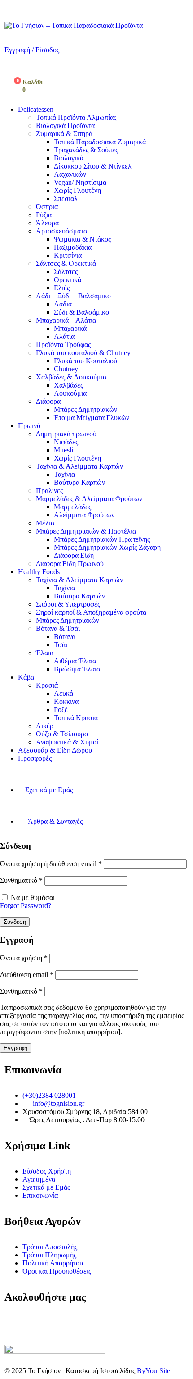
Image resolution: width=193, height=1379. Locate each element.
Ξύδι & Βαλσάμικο (81, 312)
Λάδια (63, 304)
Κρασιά (47, 685)
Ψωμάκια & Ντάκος (82, 239)
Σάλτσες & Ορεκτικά (66, 263)
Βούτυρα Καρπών (79, 482)
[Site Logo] (73, 25)
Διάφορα (48, 401)
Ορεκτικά (67, 279)
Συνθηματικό (21, 880)
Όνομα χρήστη (24, 958)
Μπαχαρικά (70, 328)
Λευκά (63, 693)
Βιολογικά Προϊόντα (65, 125)
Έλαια (44, 653)
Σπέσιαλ (66, 198)
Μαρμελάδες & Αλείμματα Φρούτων (89, 498)
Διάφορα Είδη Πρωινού (70, 563)
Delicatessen (35, 109)
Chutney (66, 369)
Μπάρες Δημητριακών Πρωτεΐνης (102, 539)
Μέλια (45, 523)
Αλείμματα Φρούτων (84, 515)
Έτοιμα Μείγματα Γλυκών (91, 417)
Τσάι (60, 644)
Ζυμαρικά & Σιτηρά (64, 133)
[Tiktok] (64, 1322)
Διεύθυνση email (26, 974)
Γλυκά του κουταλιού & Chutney (83, 352)
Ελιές (62, 288)
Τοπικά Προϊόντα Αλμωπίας (76, 117)
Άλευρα (47, 223)
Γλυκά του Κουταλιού (85, 361)
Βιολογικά (68, 158)
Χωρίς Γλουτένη (77, 190)
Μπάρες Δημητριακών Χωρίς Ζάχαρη (107, 547)
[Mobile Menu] (7, 8)
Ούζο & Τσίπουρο (62, 734)
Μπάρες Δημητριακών (85, 409)
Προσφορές (35, 758)
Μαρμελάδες (72, 507)
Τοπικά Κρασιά (76, 717)
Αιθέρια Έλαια (75, 661)
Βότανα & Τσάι (58, 628)
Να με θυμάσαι (33, 897)
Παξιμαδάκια (73, 247)
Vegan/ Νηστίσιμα (80, 182)
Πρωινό (29, 425)
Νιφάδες (66, 442)
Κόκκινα (66, 701)
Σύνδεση (15, 921)
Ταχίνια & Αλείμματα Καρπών (79, 466)
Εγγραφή (15, 1048)
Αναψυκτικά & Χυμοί (67, 742)
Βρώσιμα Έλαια (77, 669)
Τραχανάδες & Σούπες (86, 150)
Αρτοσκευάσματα (61, 231)
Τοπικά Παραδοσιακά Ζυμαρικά (100, 142)
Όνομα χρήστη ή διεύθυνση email (51, 864)
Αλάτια (64, 336)
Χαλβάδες (68, 385)
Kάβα (26, 677)
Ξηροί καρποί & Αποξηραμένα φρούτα (91, 612)
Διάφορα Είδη (74, 555)
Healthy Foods (39, 571)
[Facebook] (15, 1322)
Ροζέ (61, 709)
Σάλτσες (66, 271)
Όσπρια (47, 206)
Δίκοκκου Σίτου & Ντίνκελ (93, 166)
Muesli (63, 450)
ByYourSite (153, 1370)
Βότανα (64, 636)
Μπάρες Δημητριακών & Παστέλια (86, 531)
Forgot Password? (25, 905)
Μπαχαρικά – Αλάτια (66, 320)
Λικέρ (44, 726)
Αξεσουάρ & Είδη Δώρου (55, 750)
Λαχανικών (70, 174)
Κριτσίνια (68, 255)
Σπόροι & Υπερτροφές (68, 604)
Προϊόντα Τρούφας (63, 344)
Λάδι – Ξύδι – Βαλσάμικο (73, 296)
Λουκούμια (70, 393)
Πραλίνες (49, 490)
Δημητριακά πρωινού (66, 434)
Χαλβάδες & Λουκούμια (71, 377)
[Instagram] (40, 1322)
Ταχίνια (64, 474)
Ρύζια (44, 215)
